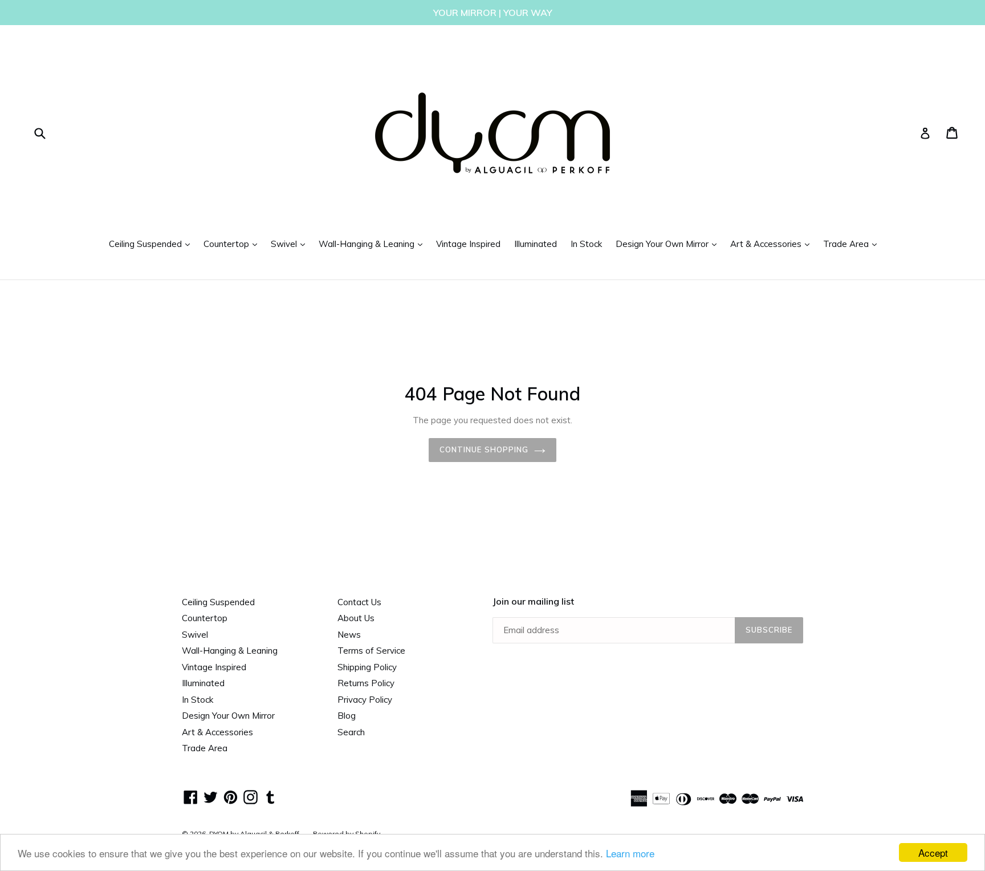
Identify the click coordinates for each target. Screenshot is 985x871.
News (349, 634)
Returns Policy (365, 683)
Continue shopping (483, 449)
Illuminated (535, 243)
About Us (356, 618)
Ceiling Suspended (152, 243)
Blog (346, 715)
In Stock (586, 243)
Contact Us (359, 602)
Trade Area (852, 243)
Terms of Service (371, 650)
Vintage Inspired (468, 243)
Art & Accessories (772, 243)
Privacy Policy (364, 699)
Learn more (630, 853)
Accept (933, 852)
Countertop (233, 243)
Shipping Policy (367, 667)
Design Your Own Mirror (669, 243)
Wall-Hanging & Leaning (373, 243)
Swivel (291, 243)
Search (351, 732)
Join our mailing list (533, 601)
